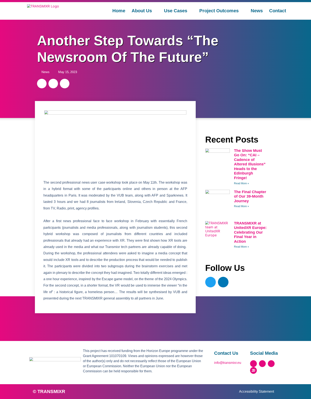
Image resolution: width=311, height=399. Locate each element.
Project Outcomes (219, 10)
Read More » (241, 183)
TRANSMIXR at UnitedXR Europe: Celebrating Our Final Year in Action (250, 232)
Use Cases (175, 10)
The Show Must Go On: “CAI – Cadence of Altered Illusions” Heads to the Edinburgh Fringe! (250, 164)
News (257, 10)
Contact (277, 10)
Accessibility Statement (256, 391)
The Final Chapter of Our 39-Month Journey (250, 196)
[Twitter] (210, 282)
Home (118, 10)
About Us (142, 10)
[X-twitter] (253, 363)
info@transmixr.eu (227, 362)
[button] (42, 83)
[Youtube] (271, 363)
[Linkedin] (223, 282)
